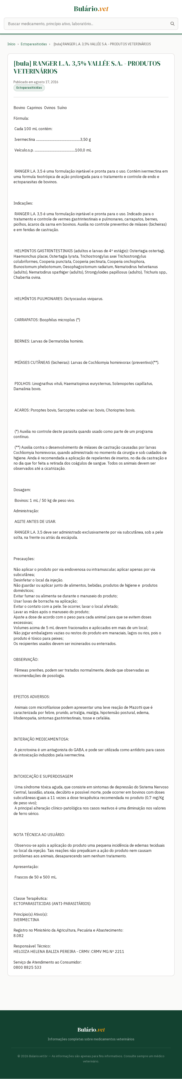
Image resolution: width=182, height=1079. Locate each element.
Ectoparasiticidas (34, 44)
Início (11, 44)
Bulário (91, 9)
